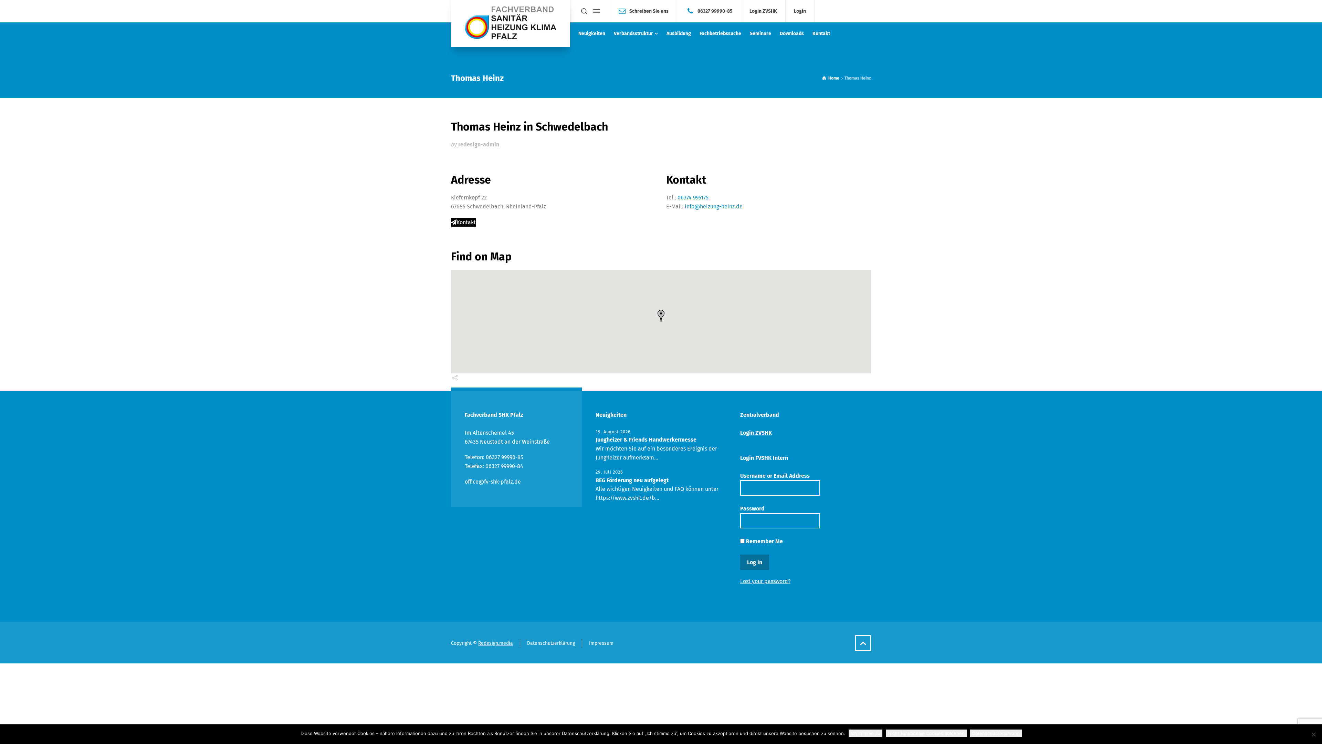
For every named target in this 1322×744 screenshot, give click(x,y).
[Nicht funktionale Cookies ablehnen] (1313, 734)
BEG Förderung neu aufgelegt (632, 480)
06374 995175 (693, 197)
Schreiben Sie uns (649, 11)
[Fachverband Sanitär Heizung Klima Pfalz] (510, 23)
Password (752, 508)
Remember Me (764, 541)
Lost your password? (765, 581)
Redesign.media (495, 643)
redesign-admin (478, 144)
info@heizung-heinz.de (714, 206)
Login (800, 11)
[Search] (584, 11)
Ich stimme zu (865, 733)
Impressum (601, 643)
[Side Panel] (595, 11)
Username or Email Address (775, 476)
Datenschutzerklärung (551, 643)
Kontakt (466, 222)
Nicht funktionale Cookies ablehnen (926, 733)
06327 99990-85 (715, 11)
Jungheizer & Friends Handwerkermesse (646, 439)
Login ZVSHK (763, 11)
